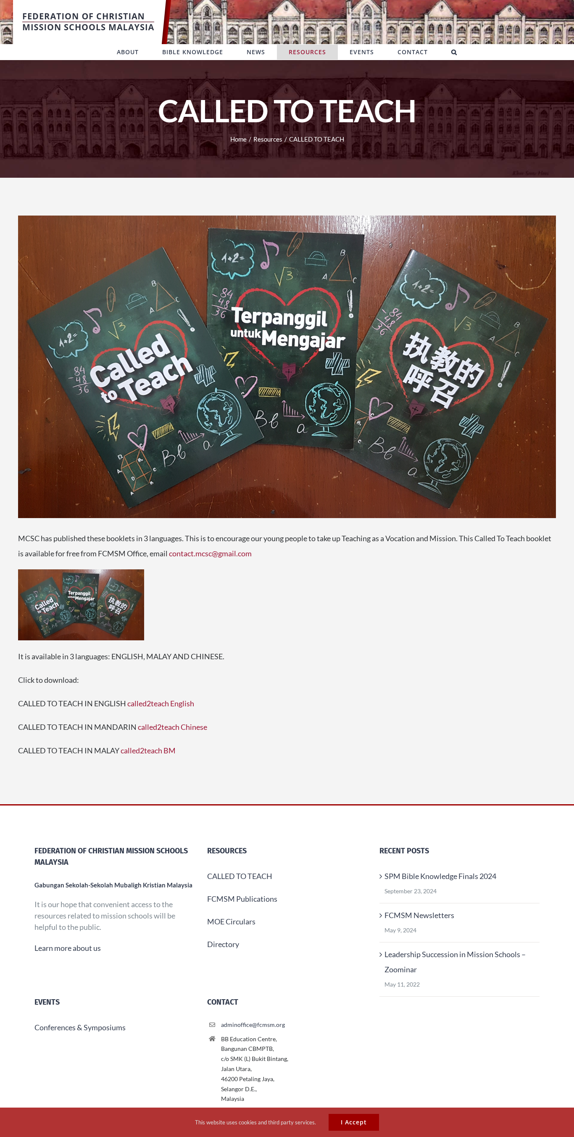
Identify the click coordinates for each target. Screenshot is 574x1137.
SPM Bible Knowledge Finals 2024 (440, 876)
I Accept (354, 1122)
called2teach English (160, 703)
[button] (454, 52)
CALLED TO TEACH (239, 876)
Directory (223, 944)
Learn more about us (67, 948)
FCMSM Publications (242, 898)
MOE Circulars (231, 921)
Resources (227, 850)
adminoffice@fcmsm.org (253, 1024)
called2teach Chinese (172, 727)
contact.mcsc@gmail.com (210, 553)
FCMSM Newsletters (419, 915)
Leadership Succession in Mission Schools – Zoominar (455, 962)
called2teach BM (148, 750)
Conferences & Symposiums (80, 1027)
